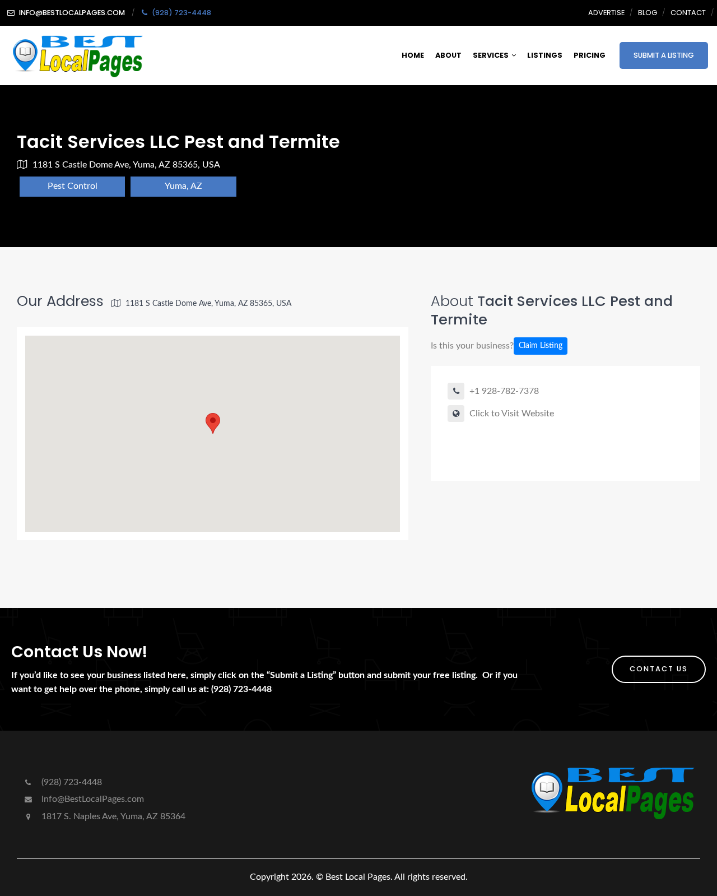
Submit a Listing (664, 55)
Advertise (606, 12)
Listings (544, 55)
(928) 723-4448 (70, 782)
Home (413, 55)
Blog (647, 12)
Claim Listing (540, 346)
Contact (688, 12)
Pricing (590, 55)
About (448, 55)
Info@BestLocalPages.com (91, 799)
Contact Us (659, 669)
